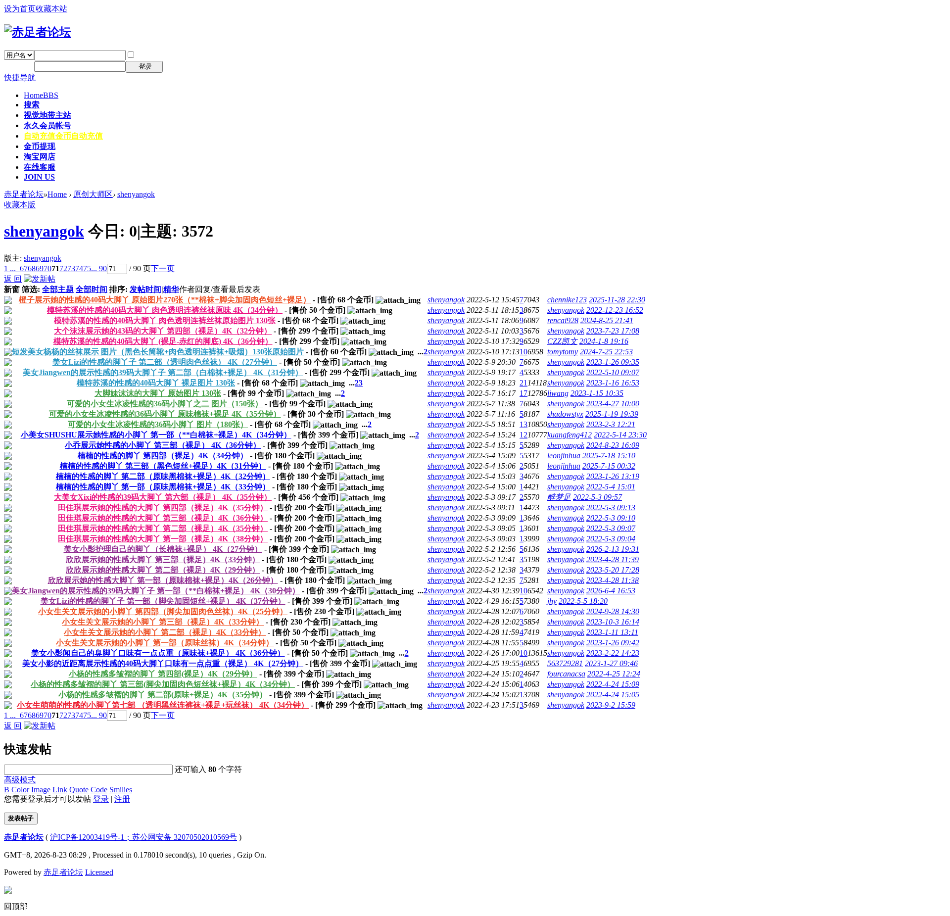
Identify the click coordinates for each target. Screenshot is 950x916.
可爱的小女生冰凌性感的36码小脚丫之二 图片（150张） (165, 403)
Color (20, 789)
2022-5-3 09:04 (610, 538)
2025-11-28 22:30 (617, 299)
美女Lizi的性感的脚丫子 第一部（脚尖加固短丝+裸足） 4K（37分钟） (163, 601)
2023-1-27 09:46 (611, 663)
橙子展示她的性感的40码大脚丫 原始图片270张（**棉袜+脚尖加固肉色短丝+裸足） (165, 299)
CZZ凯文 (562, 341)
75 (87, 268)
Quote (79, 789)
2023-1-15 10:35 (596, 393)
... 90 (99, 268)
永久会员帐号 (47, 125)
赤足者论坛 (24, 194)
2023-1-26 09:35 (612, 362)
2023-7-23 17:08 (612, 331)
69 (40, 268)
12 (523, 435)
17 (523, 393)
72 (63, 268)
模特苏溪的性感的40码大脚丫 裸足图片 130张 (156, 383)
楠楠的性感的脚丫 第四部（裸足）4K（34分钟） (163, 455)
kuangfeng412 (569, 435)
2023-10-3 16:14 (612, 622)
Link (59, 789)
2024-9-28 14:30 (612, 611)
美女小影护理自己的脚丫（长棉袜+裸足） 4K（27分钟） (163, 549)
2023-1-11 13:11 (612, 632)
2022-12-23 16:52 (614, 310)
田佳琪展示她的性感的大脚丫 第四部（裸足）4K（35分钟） (163, 507)
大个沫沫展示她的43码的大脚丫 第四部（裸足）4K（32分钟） (163, 331)
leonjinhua (563, 455)
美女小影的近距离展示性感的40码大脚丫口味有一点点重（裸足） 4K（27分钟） (162, 663)
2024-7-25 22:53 (606, 351)
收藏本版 (20, 204)
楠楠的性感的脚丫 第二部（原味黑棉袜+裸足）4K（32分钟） (163, 476)
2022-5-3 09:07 (610, 528)
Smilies (120, 789)
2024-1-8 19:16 (603, 341)
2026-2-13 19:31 (612, 549)
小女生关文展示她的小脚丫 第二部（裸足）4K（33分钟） (165, 632)
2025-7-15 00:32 (608, 466)
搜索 (32, 104)
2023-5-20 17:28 (612, 570)
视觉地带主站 (47, 115)
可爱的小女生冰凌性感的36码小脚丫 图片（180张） (158, 424)
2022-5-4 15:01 (610, 486)
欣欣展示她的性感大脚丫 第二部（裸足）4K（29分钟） (163, 570)
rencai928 (562, 320)
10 (523, 351)
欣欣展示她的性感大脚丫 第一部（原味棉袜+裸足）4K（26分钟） (163, 580)
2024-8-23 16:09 (612, 445)
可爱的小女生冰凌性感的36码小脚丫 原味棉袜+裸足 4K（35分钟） (165, 414)
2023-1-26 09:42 (612, 642)
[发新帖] (39, 279)
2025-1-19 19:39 (611, 414)
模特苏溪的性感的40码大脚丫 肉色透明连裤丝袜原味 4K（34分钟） (165, 310)
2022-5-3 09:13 (610, 507)
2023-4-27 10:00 (612, 403)
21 (523, 383)
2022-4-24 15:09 (612, 684)
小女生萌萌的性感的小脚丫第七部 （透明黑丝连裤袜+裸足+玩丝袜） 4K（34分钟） (163, 705)
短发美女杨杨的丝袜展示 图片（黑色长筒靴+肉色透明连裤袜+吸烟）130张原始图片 (158, 351)
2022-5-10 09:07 (612, 372)
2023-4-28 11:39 (612, 559)
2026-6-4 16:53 (610, 590)
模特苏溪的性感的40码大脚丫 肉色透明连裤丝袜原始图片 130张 (165, 320)
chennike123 (567, 299)
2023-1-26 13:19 (612, 476)
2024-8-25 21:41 (606, 320)
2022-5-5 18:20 (583, 601)
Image (40, 789)
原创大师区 (93, 194)
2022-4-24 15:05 (612, 694)
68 (32, 268)
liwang (558, 393)
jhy (552, 601)
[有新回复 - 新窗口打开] (8, 301)
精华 (171, 289)
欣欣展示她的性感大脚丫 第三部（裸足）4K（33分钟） (163, 559)
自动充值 (63, 136)
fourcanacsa (566, 674)
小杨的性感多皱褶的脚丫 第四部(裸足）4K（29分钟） (163, 674)
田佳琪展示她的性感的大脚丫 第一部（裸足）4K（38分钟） (163, 538)
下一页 (163, 268)
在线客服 (39, 167)
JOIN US (39, 177)
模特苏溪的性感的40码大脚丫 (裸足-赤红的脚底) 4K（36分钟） (163, 341)
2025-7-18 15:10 (608, 455)
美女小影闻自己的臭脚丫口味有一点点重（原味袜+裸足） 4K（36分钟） (158, 653)
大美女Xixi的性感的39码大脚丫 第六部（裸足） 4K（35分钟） (163, 497)
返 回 (13, 279)
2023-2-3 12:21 (610, 424)
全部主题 (58, 289)
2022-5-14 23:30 (620, 435)
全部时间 (91, 289)
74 (79, 268)
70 (47, 268)
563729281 (565, 663)
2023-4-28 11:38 (612, 580)
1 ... (10, 268)
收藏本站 (51, 8)
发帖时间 (145, 289)
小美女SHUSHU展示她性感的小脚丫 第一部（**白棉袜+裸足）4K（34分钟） (156, 435)
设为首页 (20, 8)
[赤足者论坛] (37, 32)
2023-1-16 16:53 (612, 383)
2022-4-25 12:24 (613, 674)
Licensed (99, 872)
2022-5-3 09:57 (597, 497)
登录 (101, 799)
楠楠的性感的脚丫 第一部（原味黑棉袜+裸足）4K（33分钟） (163, 486)
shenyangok (136, 194)
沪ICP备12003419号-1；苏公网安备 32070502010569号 (143, 837)
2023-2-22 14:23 (612, 653)
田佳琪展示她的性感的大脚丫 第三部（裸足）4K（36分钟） (163, 518)
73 (71, 268)
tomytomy (562, 351)
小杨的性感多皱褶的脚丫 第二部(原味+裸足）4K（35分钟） (162, 694)
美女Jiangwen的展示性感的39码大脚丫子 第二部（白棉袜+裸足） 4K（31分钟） (163, 372)
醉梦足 (559, 497)
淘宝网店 (39, 156)
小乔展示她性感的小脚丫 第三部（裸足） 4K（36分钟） (163, 445)
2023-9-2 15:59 (610, 705)
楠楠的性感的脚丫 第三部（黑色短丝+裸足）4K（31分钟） (163, 466)
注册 (177, 66)
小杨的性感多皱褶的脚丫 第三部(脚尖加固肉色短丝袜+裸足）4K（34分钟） (163, 684)
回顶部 (16, 906)
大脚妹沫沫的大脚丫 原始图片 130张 (158, 393)
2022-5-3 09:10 (610, 518)
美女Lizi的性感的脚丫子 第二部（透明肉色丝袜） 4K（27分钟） (164, 362)
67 (24, 268)
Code (99, 789)
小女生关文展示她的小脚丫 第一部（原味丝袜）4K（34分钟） (165, 642)
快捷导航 (20, 77)
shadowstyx (565, 414)
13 (523, 424)
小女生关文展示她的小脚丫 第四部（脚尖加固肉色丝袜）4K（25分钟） (162, 611)
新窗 (12, 289)
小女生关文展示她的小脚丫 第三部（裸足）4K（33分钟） (163, 622)
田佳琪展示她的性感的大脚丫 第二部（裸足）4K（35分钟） (163, 528)
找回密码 (185, 54)
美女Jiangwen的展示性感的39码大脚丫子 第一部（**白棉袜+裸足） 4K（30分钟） (156, 590)
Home (41, 95)
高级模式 (20, 779)
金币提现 (39, 146)
